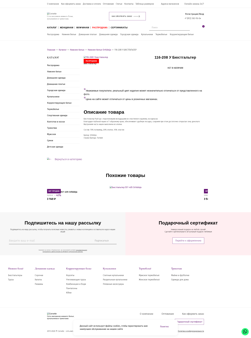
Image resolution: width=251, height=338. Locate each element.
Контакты (128, 4)
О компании (53, 4)
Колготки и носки (56, 121)
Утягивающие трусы (76, 279)
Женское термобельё (149, 279)
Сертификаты (119, 27)
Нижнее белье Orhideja (99, 50)
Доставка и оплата (92, 4)
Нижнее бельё (15, 268)
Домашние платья (88, 34)
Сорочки (39, 275)
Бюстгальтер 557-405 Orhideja (62, 192)
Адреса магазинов (170, 4)
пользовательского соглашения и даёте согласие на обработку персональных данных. (65, 250)
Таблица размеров (145, 4)
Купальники (147, 34)
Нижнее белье (69, 34)
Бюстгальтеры (15, 275)
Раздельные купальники (115, 279)
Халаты (38, 279)
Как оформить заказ (71, 4)
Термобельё (145, 268)
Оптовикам (108, 4)
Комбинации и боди (76, 284)
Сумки (50, 140)
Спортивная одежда (57, 115)
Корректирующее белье (182, 34)
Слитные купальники (113, 275)
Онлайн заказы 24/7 (194, 4)
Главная (51, 50)
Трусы (11, 279)
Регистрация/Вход (194, 14)
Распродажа (100, 27)
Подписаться (102, 240)
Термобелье (161, 34)
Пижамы (39, 284)
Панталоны (71, 288)
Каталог (52, 27)
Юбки (69, 292)
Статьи (119, 4)
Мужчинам (82, 27)
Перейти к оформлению (188, 240)
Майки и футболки (180, 275)
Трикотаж (52, 128)
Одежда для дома (180, 279)
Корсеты (70, 275)
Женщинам (66, 27)
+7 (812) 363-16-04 (193, 18)
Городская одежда (129, 34)
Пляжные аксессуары (113, 284)
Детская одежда (55, 147)
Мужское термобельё (149, 275)
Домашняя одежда (108, 34)
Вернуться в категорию (68, 159)
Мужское (51, 134)
